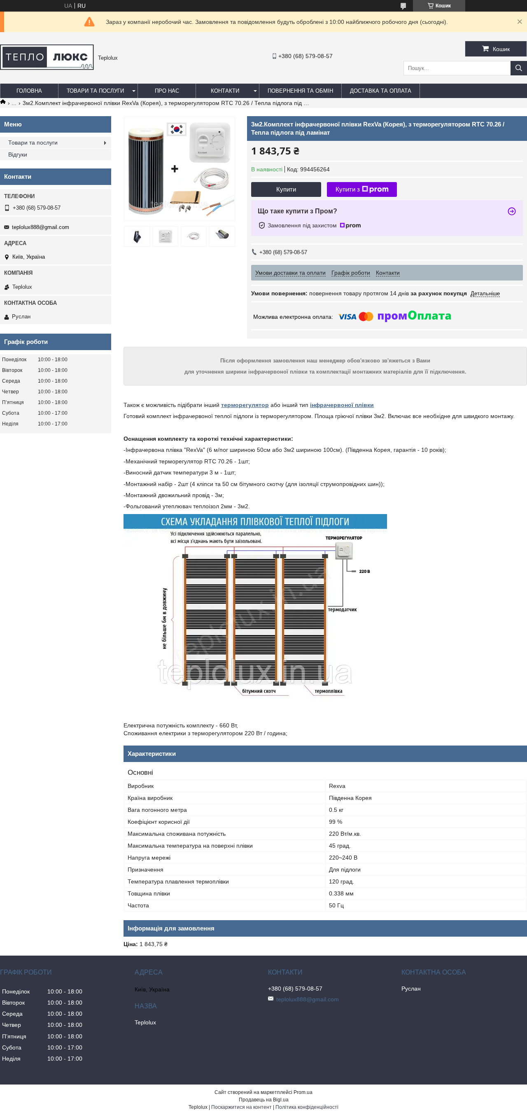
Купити (286, 189)
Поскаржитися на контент (241, 1107)
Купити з (348, 189)
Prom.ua (303, 1092)
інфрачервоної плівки (342, 405)
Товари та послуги (95, 91)
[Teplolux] (47, 68)
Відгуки (17, 154)
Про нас (167, 91)
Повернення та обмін (300, 91)
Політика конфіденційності (306, 1107)
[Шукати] (519, 68)
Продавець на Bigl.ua (264, 1100)
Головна (29, 91)
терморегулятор (245, 405)
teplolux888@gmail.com (40, 227)
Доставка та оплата (380, 91)
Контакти (225, 91)
